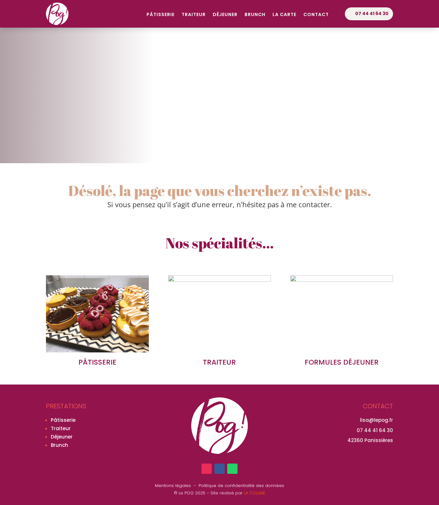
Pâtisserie (161, 15)
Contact (316, 15)
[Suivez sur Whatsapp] (232, 469)
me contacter (308, 204)
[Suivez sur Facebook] (219, 469)
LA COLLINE (254, 493)
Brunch (255, 15)
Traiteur (194, 15)
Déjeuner (225, 15)
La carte (284, 15)
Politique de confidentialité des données (241, 486)
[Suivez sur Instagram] (207, 469)
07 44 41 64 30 (372, 13)
